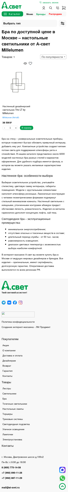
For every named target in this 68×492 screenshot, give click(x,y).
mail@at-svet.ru (11, 487)
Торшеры (7, 413)
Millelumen (10, 117)
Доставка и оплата (12, 355)
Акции (5, 345)
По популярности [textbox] (52, 57)
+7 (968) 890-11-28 (12, 472)
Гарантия (7, 370)
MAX (62, 470)
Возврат (6, 365)
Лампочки (7, 434)
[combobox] (53, 56)
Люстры (6, 388)
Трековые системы (12, 419)
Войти (43, 8)
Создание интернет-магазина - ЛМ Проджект (26, 327)
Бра (4, 398)
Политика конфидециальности (18, 321)
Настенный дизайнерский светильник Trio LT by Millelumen (16, 109)
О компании (9, 350)
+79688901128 (57, 8)
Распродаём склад (56, 13)
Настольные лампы (13, 408)
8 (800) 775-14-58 (11, 467)
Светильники (9, 393)
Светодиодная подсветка (16, 424)
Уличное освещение (13, 429)
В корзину (27, 128)
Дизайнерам (9, 360)
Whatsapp (62, 478)
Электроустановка (12, 439)
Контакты (7, 375)
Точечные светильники (14, 403)
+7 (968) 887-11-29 (12, 477)
